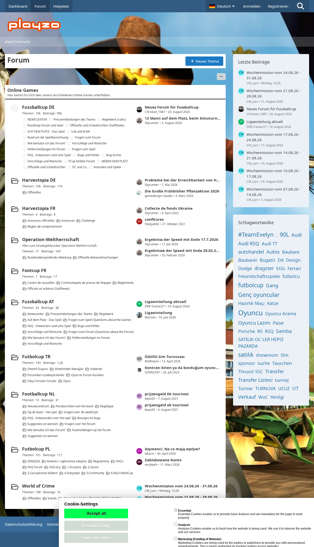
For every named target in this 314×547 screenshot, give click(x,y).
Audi (296, 235)
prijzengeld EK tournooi (167, 393)
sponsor (246, 363)
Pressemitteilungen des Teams (74, 119)
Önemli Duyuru (37, 369)
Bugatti (267, 260)
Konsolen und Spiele (107, 167)
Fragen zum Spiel (83, 149)
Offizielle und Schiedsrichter (46, 167)
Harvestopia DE (39, 180)
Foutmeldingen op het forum (91, 430)
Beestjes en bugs (89, 418)
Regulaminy (101, 461)
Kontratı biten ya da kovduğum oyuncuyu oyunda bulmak (183, 367)
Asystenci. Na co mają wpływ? (172, 448)
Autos (273, 251)
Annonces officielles (41, 221)
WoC (263, 397)
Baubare (291, 252)
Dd (281, 260)
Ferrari (294, 268)
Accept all (96, 513)
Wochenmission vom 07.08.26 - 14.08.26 (274, 192)
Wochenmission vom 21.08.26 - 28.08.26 (181, 496)
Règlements (126, 283)
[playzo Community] (160, 24)
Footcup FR (34, 270)
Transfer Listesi (255, 380)
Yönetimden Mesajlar (69, 369)
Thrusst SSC (250, 371)
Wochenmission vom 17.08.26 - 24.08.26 (274, 137)
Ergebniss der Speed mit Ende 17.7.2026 (181, 239)
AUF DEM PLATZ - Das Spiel (46, 131)
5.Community (95, 473)
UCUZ (284, 388)
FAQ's (120, 461)
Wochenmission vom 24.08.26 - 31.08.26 (181, 485)
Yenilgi (277, 397)
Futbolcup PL (36, 449)
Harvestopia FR (38, 208)
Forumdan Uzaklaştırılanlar (46, 375)
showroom (267, 355)
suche (264, 363)
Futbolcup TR (36, 356)
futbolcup (250, 285)
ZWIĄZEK (33, 461)
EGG (280, 268)
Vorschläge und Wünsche (89, 143)
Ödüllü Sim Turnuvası (165, 356)
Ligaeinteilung (158, 312)
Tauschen (282, 363)
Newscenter (35, 314)
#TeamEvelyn (256, 234)
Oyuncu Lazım (254, 322)
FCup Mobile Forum (81, 161)
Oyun (66, 381)
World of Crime (38, 486)
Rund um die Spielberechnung (47, 137)
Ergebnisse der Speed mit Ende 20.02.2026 (183, 250)
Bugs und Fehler (89, 155)
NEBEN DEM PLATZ (115, 161)
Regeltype (107, 406)
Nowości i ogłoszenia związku (67, 461)
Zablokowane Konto (163, 459)
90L (284, 234)
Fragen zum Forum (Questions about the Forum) (101, 332)
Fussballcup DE (38, 107)
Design (293, 260)
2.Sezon (93, 467)
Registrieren (278, 6)
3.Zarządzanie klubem (42, 473)
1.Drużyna (74, 467)
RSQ (269, 331)
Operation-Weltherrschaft (50, 239)
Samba (284, 331)
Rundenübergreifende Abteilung (49, 257)
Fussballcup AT (38, 301)
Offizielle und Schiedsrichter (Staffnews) (97, 125)
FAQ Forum (35, 467)
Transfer (274, 371)
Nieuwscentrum (38, 406)
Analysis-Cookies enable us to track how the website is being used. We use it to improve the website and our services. (244, 528)
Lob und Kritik (80, 131)
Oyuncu (250, 312)
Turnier (245, 388)
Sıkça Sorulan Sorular (42, 381)
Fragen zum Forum (88, 137)
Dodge (245, 268)
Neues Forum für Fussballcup (172, 107)
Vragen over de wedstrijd (81, 412)
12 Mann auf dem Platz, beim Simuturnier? (183, 118)
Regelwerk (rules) (114, 119)
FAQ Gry (55, 467)
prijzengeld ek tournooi (167, 404)
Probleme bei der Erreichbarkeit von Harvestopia (183, 180)
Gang (272, 285)
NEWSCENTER (37, 119)
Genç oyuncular (259, 295)
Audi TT (269, 243)
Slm (284, 355)
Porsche (246, 331)
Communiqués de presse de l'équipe (86, 283)
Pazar (278, 323)
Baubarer (247, 260)
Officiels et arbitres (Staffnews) (48, 289)
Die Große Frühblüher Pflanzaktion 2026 (182, 191)
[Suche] (300, 6)
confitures (154, 219)
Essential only (96, 525)
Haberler (96, 369)
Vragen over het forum (80, 424)
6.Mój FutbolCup (122, 473)
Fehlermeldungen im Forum (46, 149)
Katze (272, 303)
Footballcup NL (38, 394)
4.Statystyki (72, 473)
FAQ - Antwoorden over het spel (49, 418)
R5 (259, 331)
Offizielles (34, 192)
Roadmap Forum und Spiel (45, 125)
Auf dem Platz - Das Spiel (44, 320)
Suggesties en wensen (42, 424)
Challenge (88, 221)
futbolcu (291, 276)
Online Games (22, 90)
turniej (282, 380)
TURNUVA (265, 388)
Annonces (68, 221)
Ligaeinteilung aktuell (165, 301)
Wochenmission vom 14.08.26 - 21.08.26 (274, 155)
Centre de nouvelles (41, 283)
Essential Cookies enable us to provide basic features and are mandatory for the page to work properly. (240, 514)
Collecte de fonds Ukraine (169, 208)
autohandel (251, 251)
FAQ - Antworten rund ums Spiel (49, 155)
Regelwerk (106, 314)
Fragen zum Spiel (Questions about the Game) (99, 320)
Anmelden (252, 6)
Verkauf (247, 397)
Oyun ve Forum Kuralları (87, 375)
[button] (222, 6)
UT (295, 388)
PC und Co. (79, 167)
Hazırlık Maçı (251, 303)
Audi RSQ (248, 243)
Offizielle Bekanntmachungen (98, 257)
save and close (96, 537)
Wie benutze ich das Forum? (46, 143)
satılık (245, 354)
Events (52, 498)
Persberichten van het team (74, 406)
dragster (264, 268)
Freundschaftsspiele (259, 276)
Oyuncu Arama (280, 313)
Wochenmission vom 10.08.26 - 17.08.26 (274, 173)
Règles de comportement (44, 226)
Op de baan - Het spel (42, 412)
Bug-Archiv (113, 155)
